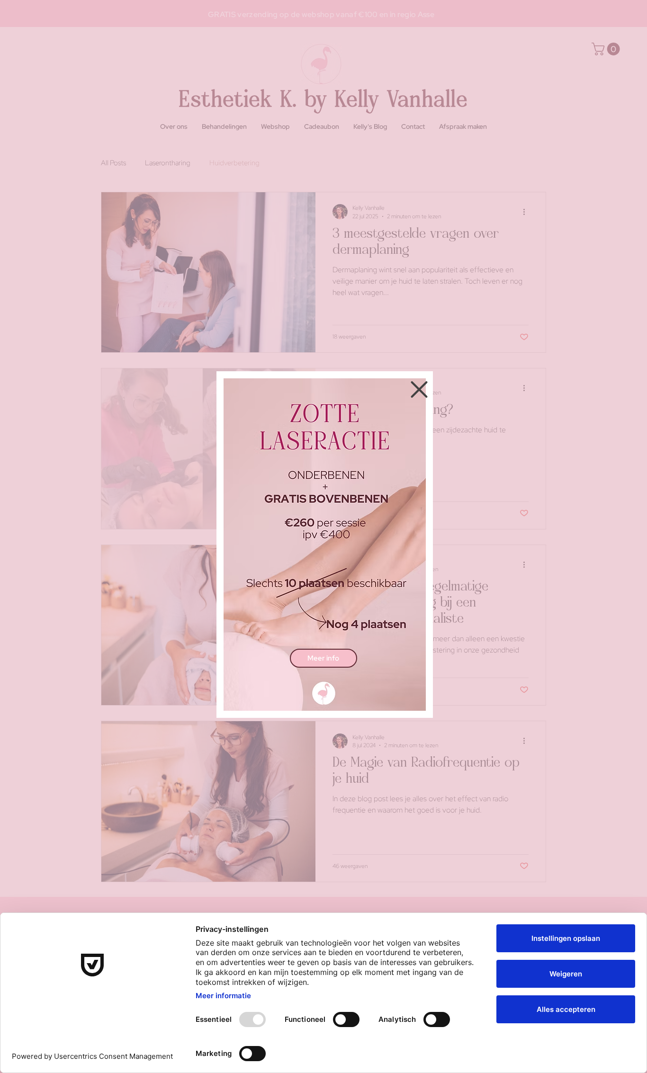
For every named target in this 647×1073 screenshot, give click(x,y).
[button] (419, 389)
